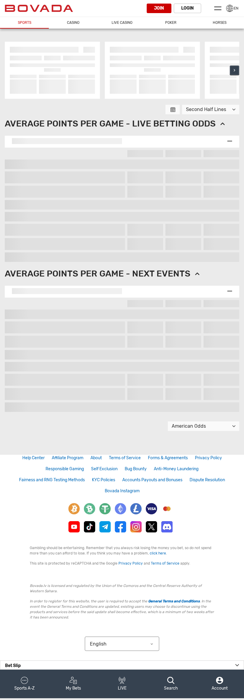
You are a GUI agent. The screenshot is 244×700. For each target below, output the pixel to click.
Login (187, 8)
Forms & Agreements (168, 457)
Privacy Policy (208, 457)
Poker (170, 23)
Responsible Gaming (65, 468)
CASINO (73, 23)
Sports (24, 23)
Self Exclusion (104, 468)
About (96, 457)
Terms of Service (125, 457)
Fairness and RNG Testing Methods (52, 479)
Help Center (33, 457)
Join (159, 8)
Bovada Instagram (122, 490)
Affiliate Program (67, 457)
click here (158, 553)
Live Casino (122, 23)
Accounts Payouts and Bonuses (152, 479)
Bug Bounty (136, 468)
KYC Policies (103, 479)
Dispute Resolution (207, 479)
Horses (219, 23)
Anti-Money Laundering (176, 468)
